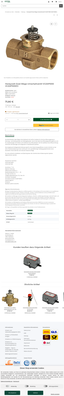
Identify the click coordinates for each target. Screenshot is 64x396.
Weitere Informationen (43, 129)
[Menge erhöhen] (29, 119)
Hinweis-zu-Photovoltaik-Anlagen (11, 335)
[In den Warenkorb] (6, 20)
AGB (25, 333)
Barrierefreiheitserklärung (31, 348)
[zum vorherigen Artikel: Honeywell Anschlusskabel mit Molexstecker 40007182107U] (54, 15)
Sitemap (26, 336)
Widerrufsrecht (28, 351)
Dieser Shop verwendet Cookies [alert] (32, 368)
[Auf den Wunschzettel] (55, 24)
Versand (18, 107)
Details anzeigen (55, 394)
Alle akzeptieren (12, 393)
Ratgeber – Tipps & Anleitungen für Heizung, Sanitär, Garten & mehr (11, 349)
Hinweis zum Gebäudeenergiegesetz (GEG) (12, 331)
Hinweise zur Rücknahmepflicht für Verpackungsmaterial (10, 343)
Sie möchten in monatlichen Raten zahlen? (32, 129)
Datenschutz (27, 330)
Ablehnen (35, 393)
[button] (48, 1)
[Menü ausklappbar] (2, 1)
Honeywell (30, 210)
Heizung (13, 95)
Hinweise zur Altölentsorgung (13, 339)
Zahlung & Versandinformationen (30, 339)
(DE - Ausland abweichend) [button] (22, 113)
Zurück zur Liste (10, 12)
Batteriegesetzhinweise (11, 354)
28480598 (30, 213)
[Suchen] (61, 5)
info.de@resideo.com (10, 241)
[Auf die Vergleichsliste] (51, 24)
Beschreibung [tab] (9, 135)
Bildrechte (26, 345)
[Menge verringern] (7, 119)
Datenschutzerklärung (6, 381)
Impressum (27, 343)
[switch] (7, 386)
